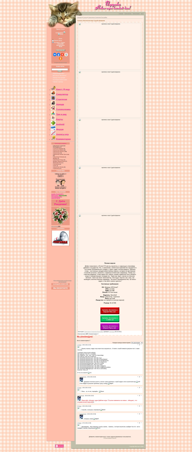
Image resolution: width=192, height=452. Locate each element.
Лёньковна (54, 195)
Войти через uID (60, 50)
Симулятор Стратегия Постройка (97, 17)
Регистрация (136, 13)
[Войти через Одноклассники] (60, 58)
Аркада (55, 158)
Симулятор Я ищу (58, 159)
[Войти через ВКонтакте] (54, 54)
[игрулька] (82, 381)
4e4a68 (53, 194)
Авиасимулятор (57, 162)
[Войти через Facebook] (58, 54)
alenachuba (54, 226)
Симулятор (56, 153)
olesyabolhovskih (56, 196)
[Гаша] (79, 348)
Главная (121, 13)
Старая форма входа (60, 62)
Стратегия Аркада (58, 148)
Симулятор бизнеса (58, 151)
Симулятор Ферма (58, 150)
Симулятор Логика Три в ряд (61, 154)
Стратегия (56, 168)
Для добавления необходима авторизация (62, 281)
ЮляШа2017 (59, 194)
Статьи (85, 17)
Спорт (54, 165)
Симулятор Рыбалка (58, 157)
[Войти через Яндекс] (62, 54)
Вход (142, 13)
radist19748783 (55, 198)
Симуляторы (128, 13)
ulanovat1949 (63, 195)
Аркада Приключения (59, 161)
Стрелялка (56, 164)
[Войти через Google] (66, 54)
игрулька (111, 331)
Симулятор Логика (58, 167)
